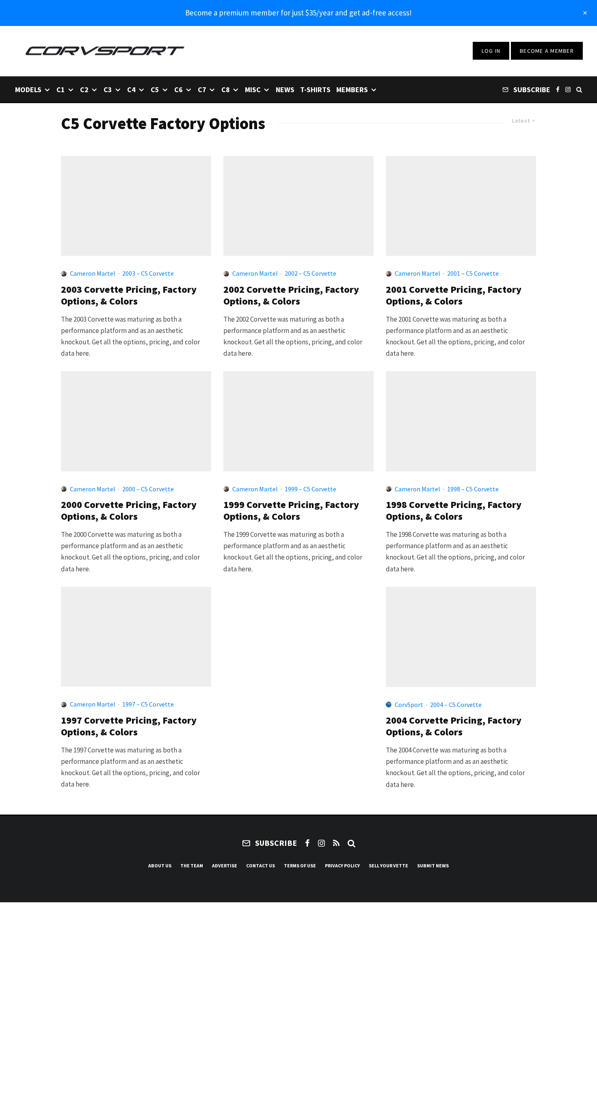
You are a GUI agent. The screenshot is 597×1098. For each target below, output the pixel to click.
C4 (131, 89)
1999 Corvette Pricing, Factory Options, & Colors (291, 511)
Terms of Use (300, 865)
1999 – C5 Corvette (310, 489)
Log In (491, 50)
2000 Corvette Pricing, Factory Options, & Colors (129, 511)
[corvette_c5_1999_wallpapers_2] (298, 421)
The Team (191, 865)
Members (352, 89)
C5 (155, 89)
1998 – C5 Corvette (473, 489)
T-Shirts (315, 89)
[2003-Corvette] (136, 206)
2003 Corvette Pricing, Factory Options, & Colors (129, 295)
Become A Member (547, 50)
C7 (202, 89)
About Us (159, 865)
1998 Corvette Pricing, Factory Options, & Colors (453, 511)
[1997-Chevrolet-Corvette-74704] (136, 637)
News (285, 89)
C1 (60, 89)
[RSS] (336, 843)
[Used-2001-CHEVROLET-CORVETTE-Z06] (461, 206)
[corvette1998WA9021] (461, 421)
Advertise (224, 865)
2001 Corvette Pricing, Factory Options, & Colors (453, 295)
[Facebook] (557, 89)
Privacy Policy (342, 865)
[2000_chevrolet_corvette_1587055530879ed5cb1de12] (136, 421)
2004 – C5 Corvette (456, 704)
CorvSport (409, 704)
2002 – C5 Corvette (310, 273)
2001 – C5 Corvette (473, 273)
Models (28, 89)
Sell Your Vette (388, 865)
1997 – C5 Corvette (148, 704)
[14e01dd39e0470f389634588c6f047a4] (461, 637)
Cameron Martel (92, 273)
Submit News (433, 865)
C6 (178, 89)
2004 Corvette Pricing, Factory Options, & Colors (453, 726)
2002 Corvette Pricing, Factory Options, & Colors (291, 295)
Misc (253, 89)
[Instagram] (567, 89)
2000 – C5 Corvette (148, 489)
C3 (108, 89)
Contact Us (260, 865)
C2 (84, 89)
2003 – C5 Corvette (148, 273)
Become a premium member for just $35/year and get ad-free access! (298, 12)
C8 (225, 89)
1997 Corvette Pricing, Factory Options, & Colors (129, 726)
